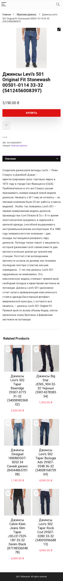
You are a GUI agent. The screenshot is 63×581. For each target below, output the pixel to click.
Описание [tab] (10, 158)
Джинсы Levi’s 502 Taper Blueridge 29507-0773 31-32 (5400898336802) (17, 390)
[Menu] (4, 4)
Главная (6, 14)
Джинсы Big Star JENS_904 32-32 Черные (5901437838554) (45, 386)
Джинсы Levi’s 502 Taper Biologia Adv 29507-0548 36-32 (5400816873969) (45, 462)
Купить (31, 112)
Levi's (4, 137)
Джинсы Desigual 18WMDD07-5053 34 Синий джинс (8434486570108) (17, 462)
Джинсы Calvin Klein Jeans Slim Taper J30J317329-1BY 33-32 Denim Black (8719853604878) (17, 536)
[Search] (58, 4)
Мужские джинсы (26, 14)
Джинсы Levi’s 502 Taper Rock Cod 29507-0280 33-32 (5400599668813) (45, 532)
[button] (59, 29)
